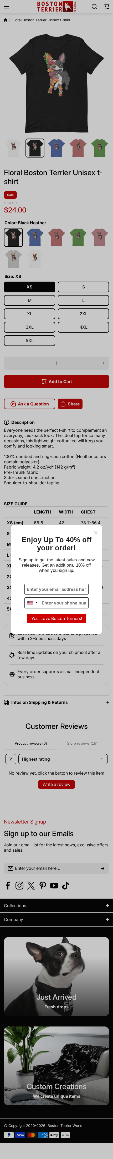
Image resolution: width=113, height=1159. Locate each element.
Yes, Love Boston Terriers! (56, 618)
